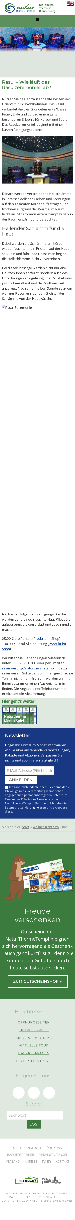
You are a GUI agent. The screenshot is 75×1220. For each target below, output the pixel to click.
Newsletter (55, 1197)
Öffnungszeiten (34, 1022)
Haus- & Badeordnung (50, 1193)
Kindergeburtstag (34, 1038)
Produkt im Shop (46, 638)
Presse (38, 1197)
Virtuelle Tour (34, 1045)
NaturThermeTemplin (17, 8)
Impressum (13, 1193)
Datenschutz (19, 1197)
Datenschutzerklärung (20, 807)
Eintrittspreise (34, 1030)
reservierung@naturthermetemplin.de (32, 668)
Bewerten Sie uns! (33, 1061)
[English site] (70, 4)
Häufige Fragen (33, 1053)
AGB (27, 1193)
